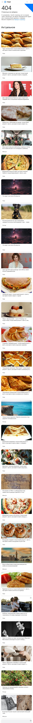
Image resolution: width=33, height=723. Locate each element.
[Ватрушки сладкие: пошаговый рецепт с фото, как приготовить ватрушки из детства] (16, 534)
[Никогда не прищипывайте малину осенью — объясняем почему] (16, 681)
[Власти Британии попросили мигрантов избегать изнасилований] (16, 559)
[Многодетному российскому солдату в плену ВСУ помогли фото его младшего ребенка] (16, 141)
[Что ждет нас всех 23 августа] (16, 190)
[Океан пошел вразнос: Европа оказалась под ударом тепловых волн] (16, 411)
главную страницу (19, 19)
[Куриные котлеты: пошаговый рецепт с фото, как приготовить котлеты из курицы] (16, 583)
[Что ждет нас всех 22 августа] (16, 239)
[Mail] (5, 2)
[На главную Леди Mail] (8, 2)
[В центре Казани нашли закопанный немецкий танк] (16, 706)
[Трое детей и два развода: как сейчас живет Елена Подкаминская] (16, 264)
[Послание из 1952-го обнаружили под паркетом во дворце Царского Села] (16, 485)
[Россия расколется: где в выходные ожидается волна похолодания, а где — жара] (16, 215)
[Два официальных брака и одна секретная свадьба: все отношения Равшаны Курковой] (16, 92)
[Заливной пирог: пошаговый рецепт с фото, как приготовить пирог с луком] (16, 289)
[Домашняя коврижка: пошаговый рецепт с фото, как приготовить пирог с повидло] (16, 436)
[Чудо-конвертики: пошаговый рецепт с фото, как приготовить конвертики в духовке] (16, 43)
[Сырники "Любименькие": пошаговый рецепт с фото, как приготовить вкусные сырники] (16, 338)
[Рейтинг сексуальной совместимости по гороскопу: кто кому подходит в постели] (16, 608)
